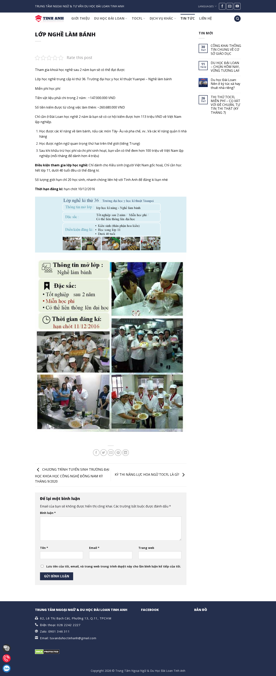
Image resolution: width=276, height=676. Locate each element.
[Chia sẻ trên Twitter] (103, 452)
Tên (44, 548)
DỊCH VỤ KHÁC (161, 18)
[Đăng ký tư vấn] (6, 648)
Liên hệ (205, 18)
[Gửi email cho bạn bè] (110, 452)
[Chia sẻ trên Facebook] (96, 452)
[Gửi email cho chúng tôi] (229, 6)
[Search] (237, 18)
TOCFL (137, 18)
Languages (206, 6)
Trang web (146, 548)
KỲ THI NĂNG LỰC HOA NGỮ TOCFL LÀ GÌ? (147, 474)
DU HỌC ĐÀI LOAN (109, 18)
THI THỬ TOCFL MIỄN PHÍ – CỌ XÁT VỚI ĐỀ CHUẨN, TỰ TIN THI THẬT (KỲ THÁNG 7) (225, 105)
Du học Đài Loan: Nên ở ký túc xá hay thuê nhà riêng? (225, 84)
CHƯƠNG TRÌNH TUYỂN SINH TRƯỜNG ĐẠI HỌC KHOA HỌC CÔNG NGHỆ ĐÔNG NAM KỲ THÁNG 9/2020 (72, 475)
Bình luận (48, 513)
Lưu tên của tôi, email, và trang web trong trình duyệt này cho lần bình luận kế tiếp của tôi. (113, 566)
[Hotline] (6, 658)
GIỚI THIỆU (80, 18)
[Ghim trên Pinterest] (118, 452)
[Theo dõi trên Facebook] (222, 6)
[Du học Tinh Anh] (50, 18)
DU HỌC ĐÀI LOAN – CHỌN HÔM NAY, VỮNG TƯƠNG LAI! (225, 67)
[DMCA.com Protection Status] (47, 651)
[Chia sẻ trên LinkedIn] (125, 452)
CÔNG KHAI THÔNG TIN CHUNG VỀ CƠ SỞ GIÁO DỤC (226, 50)
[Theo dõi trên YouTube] (237, 6)
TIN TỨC (187, 18)
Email (94, 548)
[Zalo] (6, 668)
